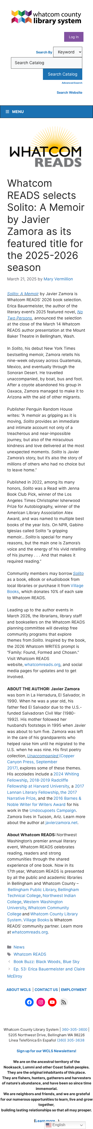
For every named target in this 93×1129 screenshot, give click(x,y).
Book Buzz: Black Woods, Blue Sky (46, 961)
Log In (74, 37)
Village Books (36, 920)
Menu (18, 111)
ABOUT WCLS (18, 989)
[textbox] (46, 63)
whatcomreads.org (42, 664)
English (58, 1125)
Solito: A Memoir (23, 293)
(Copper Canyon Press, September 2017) (40, 761)
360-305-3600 (74, 1029)
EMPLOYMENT (74, 989)
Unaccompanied (43, 755)
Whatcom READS (30, 954)
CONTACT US (46, 989)
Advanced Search (72, 82)
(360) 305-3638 (70, 1040)
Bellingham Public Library (32, 889)
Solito (78, 573)
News (19, 947)
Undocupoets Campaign (53, 810)
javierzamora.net (62, 822)
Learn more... (46, 1121)
